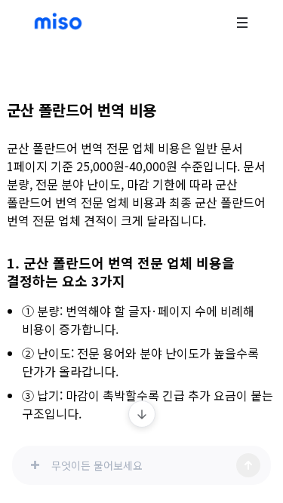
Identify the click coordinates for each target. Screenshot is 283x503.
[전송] (248, 465)
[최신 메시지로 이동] (141, 414)
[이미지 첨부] (35, 465)
